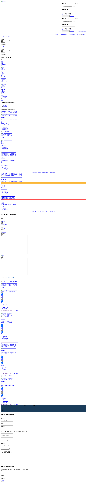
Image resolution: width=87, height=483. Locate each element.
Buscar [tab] (4, 46)
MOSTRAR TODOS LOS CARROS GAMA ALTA (43, 172)
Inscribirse (72, 16)
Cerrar (2, 481)
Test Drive (3, 310)
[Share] (43, 301)
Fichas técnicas (72, 34)
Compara (2, 480)
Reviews (79, 34)
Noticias (56, 34)
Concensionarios (63, 34)
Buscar (3, 44)
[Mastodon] (43, 296)
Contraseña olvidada (66, 14)
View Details (15, 310)
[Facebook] (43, 294)
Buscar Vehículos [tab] (7, 36)
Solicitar (2, 426)
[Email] (43, 299)
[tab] (5, 105)
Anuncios (84, 34)
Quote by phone (9, 310)
